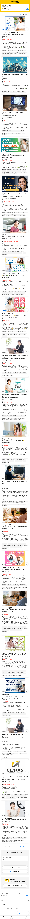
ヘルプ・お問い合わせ (5, 908)
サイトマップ (12, 908)
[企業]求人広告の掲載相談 (5, 909)
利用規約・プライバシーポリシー (21, 908)
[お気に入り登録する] (26, 29)
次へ (24, 846)
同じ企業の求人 (4, 757)
